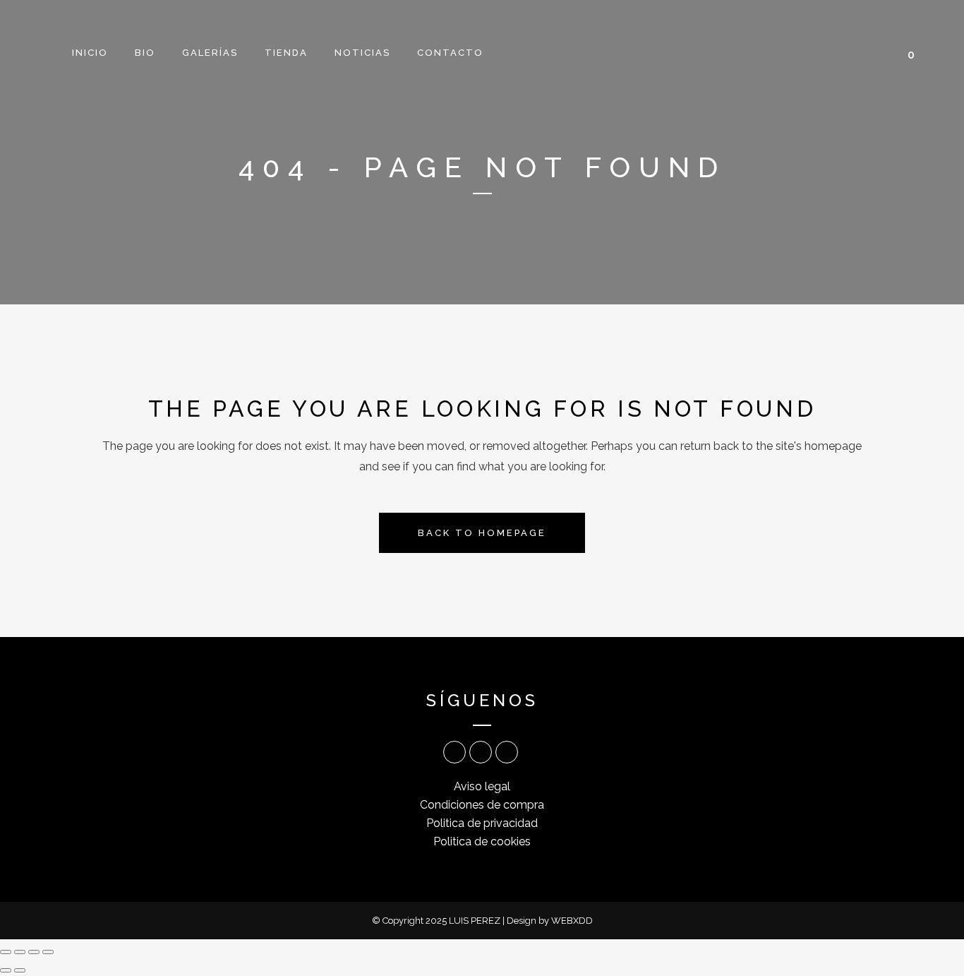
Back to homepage (482, 533)
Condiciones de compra (482, 804)
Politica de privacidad (482, 823)
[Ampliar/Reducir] (5, 952)
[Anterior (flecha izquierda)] (5, 970)
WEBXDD (572, 920)
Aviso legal (482, 786)
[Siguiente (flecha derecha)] (19, 970)
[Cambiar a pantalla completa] (19, 952)
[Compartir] (34, 952)
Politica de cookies (482, 841)
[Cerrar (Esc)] (48, 952)
